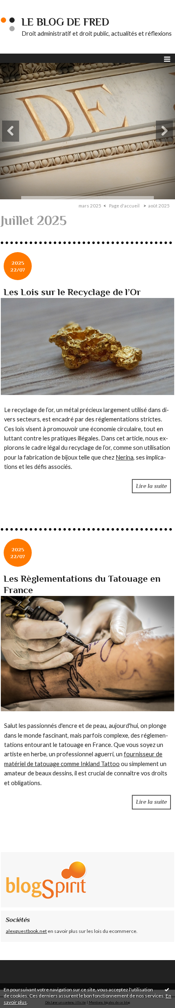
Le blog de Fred (65, 22)
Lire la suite (151, 486)
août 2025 (159, 205)
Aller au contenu (22, 5)
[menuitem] (92, 205)
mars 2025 (90, 205)
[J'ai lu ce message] (167, 989)
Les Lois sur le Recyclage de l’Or (72, 292)
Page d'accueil (124, 205)
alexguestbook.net (26, 931)
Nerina (124, 457)
